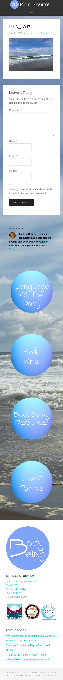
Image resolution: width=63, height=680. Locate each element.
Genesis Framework (19, 675)
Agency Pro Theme (41, 673)
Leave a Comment (41, 33)
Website (13, 171)
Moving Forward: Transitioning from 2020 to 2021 (31, 636)
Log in (52, 675)
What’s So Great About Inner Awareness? (27, 659)
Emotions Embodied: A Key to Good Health (28, 645)
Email (13, 156)
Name (13, 141)
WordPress (39, 675)
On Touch (11, 650)
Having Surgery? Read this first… (23, 640)
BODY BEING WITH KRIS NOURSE (31, 4)
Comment (15, 110)
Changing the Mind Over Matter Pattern (26, 654)
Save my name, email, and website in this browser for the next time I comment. (30, 191)
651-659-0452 (13, 593)
